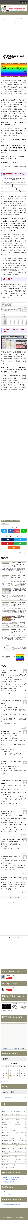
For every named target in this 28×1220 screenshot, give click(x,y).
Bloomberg (7, 1192)
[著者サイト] (7, 539)
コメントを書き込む (14, 897)
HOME (14, 1215)
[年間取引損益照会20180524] (14, 320)
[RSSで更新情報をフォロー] (14, 547)
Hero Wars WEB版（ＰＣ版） (12, 1177)
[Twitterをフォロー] (20, 539)
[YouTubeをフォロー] (7, 543)
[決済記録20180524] (14, 186)
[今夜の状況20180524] (14, 342)
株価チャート (5, 1048)
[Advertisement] (14, 38)
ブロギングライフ (9, 1182)
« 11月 (3, 1081)
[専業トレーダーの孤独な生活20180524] (14, 70)
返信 (24, 697)
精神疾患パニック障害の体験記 (13, 1204)
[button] (25, 1097)
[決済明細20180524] (14, 306)
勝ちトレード (5, 523)
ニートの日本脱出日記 (10, 1179)
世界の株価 (7, 1194)
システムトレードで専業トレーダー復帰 (11, 520)
